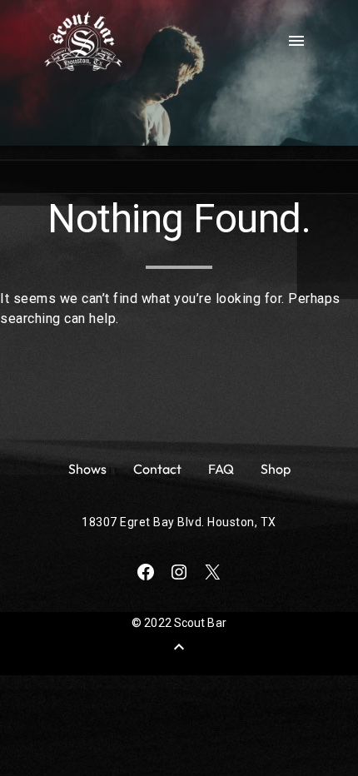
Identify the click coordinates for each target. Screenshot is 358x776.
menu (296, 41)
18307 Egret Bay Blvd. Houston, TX (179, 522)
